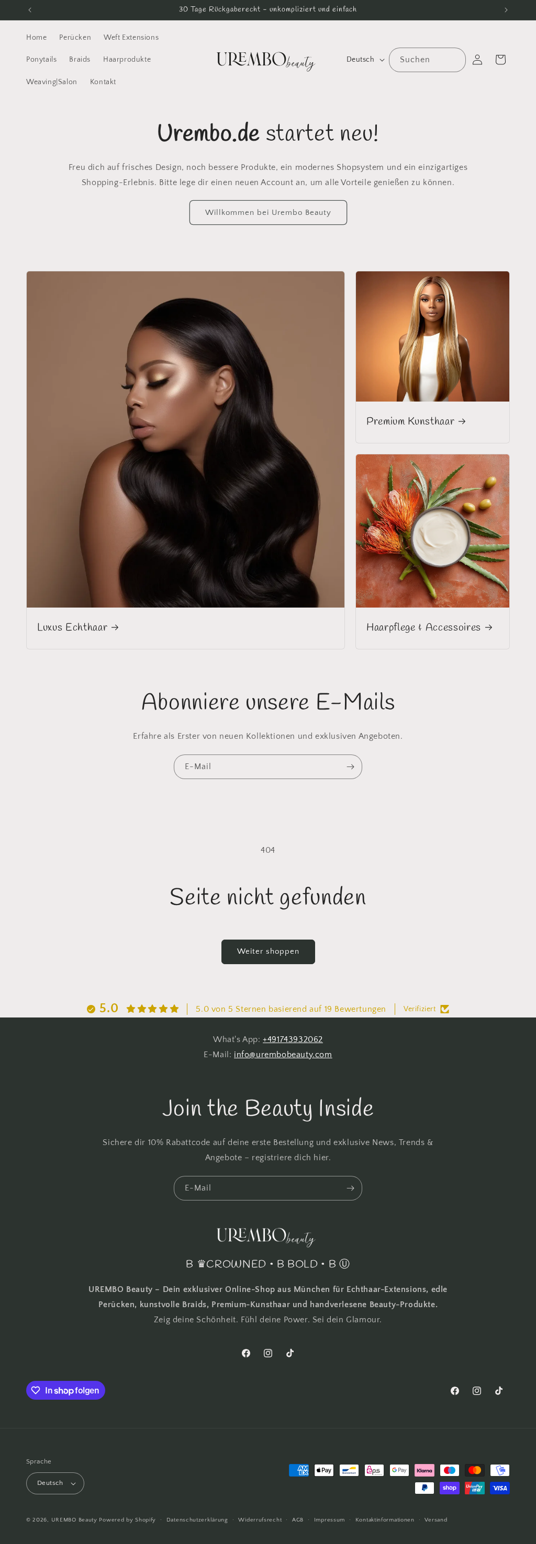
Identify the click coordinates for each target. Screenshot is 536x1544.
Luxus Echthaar (72, 628)
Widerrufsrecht (260, 1520)
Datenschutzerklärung (197, 1520)
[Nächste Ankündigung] (506, 10)
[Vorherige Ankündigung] (29, 10)
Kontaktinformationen (385, 1520)
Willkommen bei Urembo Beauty (268, 212)
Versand (436, 1520)
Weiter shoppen (268, 951)
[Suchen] (453, 59)
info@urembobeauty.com (283, 1054)
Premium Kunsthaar (410, 422)
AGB (298, 1520)
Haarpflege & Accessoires (423, 628)
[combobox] (427, 60)
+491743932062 (293, 1039)
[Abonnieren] (350, 766)
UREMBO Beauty (74, 1520)
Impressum (329, 1520)
